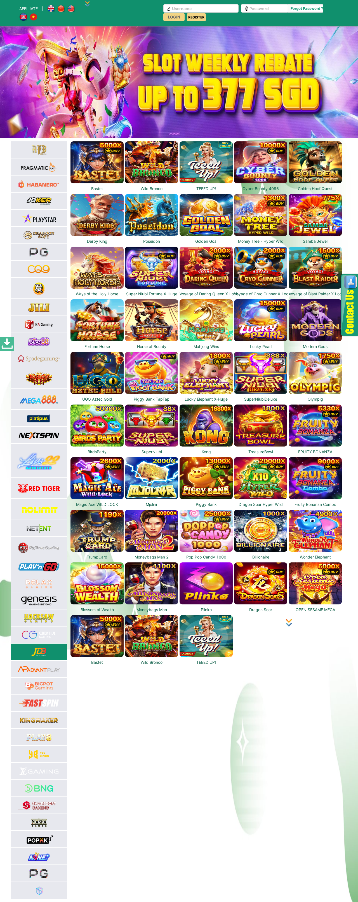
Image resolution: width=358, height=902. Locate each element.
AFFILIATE (28, 8)
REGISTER (196, 17)
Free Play (97, 168)
